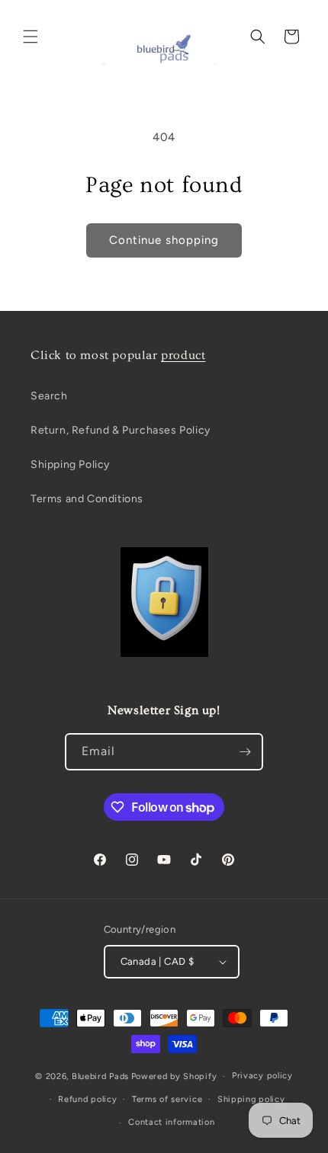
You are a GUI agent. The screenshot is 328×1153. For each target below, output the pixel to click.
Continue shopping (164, 240)
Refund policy (87, 1099)
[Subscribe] (245, 751)
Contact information (171, 1122)
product (183, 355)
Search (49, 395)
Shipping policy (251, 1099)
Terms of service (167, 1099)
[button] (30, 36)
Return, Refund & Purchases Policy (121, 430)
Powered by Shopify (174, 1076)
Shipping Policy (70, 464)
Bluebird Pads (100, 1076)
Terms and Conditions (87, 498)
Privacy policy (262, 1076)
